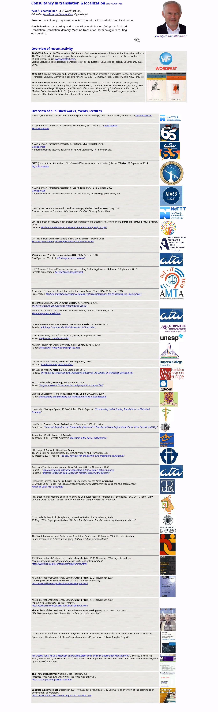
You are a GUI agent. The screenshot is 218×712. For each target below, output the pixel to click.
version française (114, 3)
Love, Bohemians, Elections (152, 707)
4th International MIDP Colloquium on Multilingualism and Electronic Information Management (80, 655)
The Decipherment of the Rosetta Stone (74, 241)
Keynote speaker (40, 128)
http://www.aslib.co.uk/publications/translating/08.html (60, 605)
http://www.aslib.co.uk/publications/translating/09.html (60, 583)
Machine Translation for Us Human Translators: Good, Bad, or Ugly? (74, 227)
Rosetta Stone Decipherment (69, 272)
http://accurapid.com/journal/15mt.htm (52, 679)
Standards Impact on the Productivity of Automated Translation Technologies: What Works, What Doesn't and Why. (100, 427)
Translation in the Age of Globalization (88, 438)
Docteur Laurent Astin (122, 707)
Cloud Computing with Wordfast (57, 364)
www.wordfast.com (65, 59)
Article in (39, 486)
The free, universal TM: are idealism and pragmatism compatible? (71, 385)
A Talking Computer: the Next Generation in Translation (68, 327)
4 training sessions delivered (71, 258)
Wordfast (103, 707)
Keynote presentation (43, 241)
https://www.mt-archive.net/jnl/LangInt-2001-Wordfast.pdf (61, 695)
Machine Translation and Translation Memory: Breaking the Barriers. (76, 472)
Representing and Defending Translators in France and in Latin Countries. (78, 470)
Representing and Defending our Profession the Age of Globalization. (72, 396)
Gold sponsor (38, 146)
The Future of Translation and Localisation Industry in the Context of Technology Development (87, 372)
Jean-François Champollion (58, 14)
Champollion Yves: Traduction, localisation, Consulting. (64, 707)
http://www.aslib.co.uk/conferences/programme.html (59, 563)
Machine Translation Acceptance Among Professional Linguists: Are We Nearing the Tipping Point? (93, 294)
